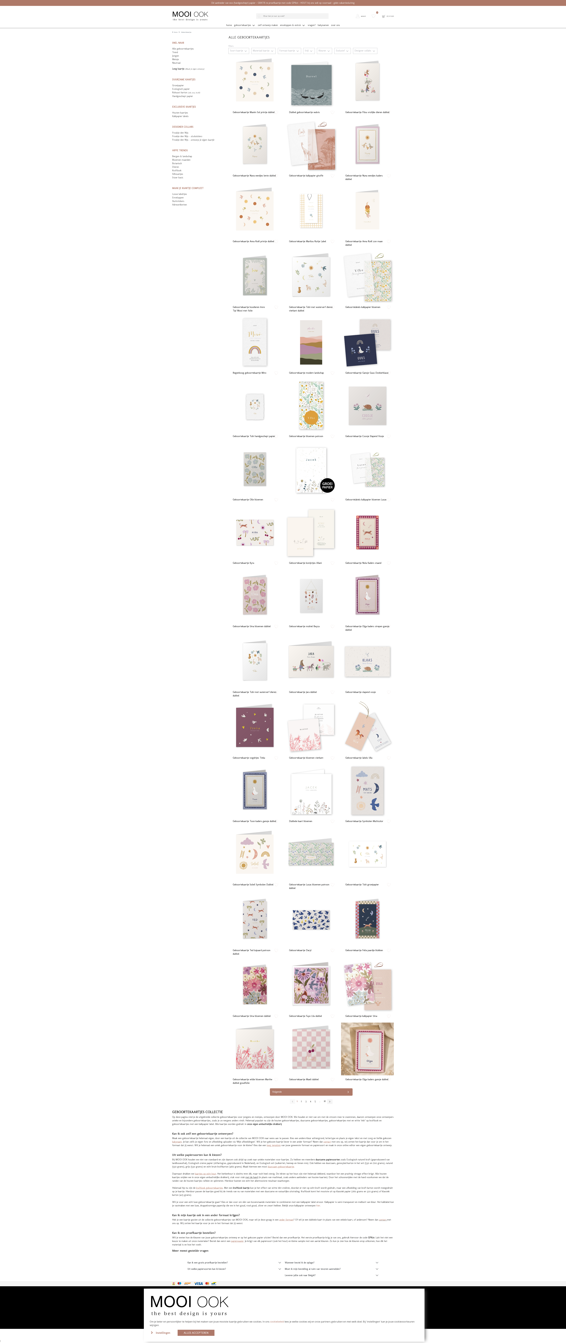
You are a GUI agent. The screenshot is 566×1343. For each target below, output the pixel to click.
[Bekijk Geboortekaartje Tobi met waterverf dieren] (367, 854)
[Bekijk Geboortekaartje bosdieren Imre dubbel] (254, 276)
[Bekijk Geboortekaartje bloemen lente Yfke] (311, 405)
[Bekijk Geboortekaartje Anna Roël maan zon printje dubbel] (254, 211)
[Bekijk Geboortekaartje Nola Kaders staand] (367, 532)
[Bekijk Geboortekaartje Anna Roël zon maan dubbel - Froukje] (367, 211)
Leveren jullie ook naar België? (300, 1275)
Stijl (307, 50)
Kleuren (323, 50)
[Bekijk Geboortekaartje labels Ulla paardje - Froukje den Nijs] (367, 727)
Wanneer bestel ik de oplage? (299, 1262)
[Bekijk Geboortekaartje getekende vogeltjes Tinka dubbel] (254, 727)
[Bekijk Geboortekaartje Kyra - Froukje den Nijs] (254, 532)
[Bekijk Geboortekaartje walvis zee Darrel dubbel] (311, 81)
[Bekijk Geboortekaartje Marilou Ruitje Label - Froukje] (311, 211)
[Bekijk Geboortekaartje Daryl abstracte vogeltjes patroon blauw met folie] (311, 919)
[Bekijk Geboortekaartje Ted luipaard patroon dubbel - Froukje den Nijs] (254, 919)
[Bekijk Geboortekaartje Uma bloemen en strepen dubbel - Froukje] (254, 596)
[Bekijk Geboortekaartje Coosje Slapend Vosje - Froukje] (367, 405)
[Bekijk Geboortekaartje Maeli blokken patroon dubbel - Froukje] (311, 1049)
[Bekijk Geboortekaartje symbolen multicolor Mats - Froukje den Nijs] (367, 790)
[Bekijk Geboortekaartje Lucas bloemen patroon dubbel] (311, 854)
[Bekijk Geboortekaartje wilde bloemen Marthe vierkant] (311, 727)
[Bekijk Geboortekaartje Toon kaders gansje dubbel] (254, 790)
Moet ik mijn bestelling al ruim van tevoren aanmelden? (313, 1269)
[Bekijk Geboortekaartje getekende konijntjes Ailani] (311, 532)
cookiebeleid (277, 1321)
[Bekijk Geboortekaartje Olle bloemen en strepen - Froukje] (254, 469)
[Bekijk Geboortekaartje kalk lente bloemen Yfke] (367, 276)
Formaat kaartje (287, 50)
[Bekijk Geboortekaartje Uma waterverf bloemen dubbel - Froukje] (254, 985)
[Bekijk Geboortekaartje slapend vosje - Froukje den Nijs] (367, 661)
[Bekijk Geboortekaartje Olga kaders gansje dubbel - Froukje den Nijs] (367, 1049)
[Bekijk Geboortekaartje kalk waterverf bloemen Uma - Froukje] (367, 985)
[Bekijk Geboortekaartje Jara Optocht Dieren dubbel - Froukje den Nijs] (311, 661)
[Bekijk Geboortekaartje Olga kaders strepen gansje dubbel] (367, 596)
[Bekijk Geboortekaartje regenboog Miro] (254, 342)
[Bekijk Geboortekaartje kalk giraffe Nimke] (311, 145)
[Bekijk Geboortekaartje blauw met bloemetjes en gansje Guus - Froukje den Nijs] (367, 342)
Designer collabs (363, 50)
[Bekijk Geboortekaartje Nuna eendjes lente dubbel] (254, 145)
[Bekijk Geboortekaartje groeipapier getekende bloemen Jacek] (311, 469)
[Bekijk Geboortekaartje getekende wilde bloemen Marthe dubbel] (254, 1049)
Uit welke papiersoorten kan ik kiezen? (206, 1269)
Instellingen (163, 1332)
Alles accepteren (196, 1332)
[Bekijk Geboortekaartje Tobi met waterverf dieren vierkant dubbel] (311, 276)
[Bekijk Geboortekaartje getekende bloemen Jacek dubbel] (311, 790)
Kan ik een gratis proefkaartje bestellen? (207, 1262)
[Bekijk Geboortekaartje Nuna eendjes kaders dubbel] (367, 145)
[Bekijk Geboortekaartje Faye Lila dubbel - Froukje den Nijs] (311, 985)
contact (382, 1219)
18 (325, 1101)
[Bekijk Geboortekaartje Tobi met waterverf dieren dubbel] (254, 661)
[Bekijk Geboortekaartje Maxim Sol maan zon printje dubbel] (254, 81)
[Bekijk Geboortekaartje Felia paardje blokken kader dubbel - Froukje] (367, 919)
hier (318, 1205)
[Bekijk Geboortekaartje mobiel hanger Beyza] (311, 596)
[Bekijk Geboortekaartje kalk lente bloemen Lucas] (367, 469)
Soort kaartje (237, 50)
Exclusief (340, 50)
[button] (362, 16)
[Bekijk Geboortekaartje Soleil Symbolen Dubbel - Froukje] (254, 854)
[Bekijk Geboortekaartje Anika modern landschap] (311, 342)
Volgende (277, 1091)
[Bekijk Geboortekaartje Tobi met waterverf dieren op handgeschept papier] (254, 405)
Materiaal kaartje (261, 50)
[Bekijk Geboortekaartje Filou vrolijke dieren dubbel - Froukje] (367, 81)
